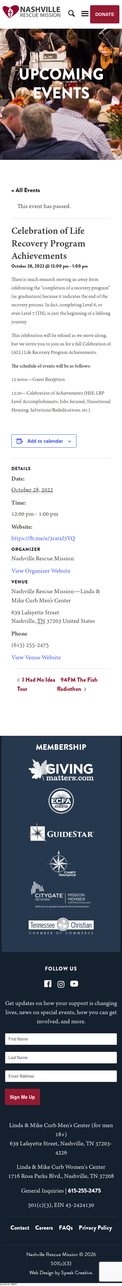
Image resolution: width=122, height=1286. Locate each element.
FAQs (66, 1227)
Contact (19, 1227)
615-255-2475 (84, 1190)
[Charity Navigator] (61, 863)
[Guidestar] (61, 832)
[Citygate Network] (61, 894)
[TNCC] (61, 926)
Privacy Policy (95, 1227)
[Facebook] (48, 983)
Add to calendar (45, 441)
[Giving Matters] (61, 769)
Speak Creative (76, 1273)
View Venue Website (36, 658)
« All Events (25, 190)
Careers (44, 1227)
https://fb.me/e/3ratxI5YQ (43, 539)
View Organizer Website (40, 571)
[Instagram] (61, 983)
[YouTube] (74, 983)
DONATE (104, 14)
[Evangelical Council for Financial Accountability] (61, 801)
